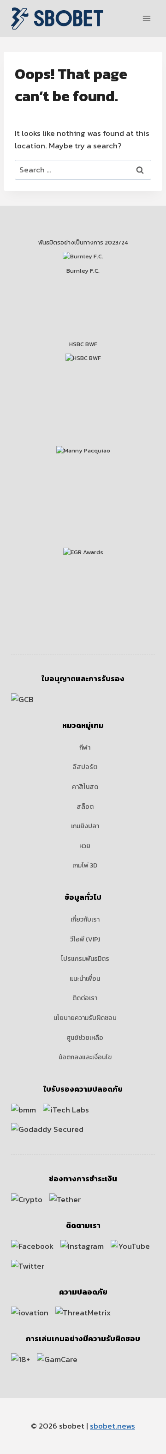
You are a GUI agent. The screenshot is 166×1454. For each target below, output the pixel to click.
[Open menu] (146, 18)
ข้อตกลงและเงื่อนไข (85, 1057)
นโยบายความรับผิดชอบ (85, 1018)
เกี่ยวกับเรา (85, 919)
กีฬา (84, 747)
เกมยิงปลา (85, 826)
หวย (84, 846)
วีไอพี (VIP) (85, 939)
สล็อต (85, 807)
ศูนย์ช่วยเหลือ (84, 1038)
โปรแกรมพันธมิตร (85, 959)
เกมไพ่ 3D (84, 865)
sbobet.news (112, 1426)
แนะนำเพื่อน (85, 979)
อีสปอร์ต (84, 767)
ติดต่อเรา (84, 998)
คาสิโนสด (85, 787)
